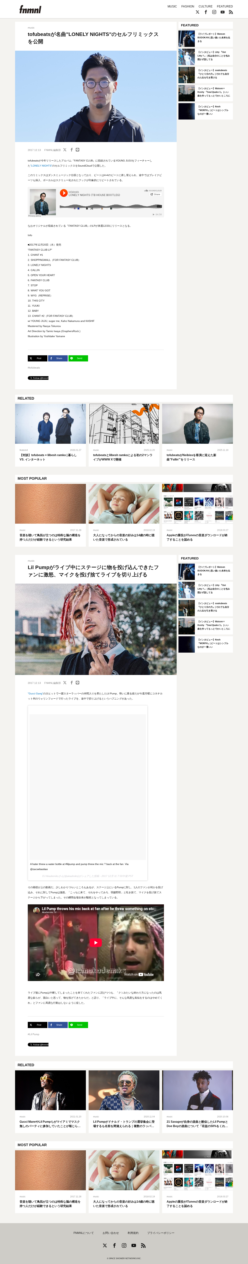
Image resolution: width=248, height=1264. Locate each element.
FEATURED (225, 6)
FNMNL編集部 (52, 150)
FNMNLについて (84, 1232)
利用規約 (133, 1232)
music (31, 27)
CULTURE (206, 6)
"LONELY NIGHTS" (41, 165)
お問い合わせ (111, 1232)
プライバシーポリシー (160, 1232)
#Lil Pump (33, 1034)
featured (24, 450)
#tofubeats (34, 367)
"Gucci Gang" (35, 693)
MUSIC (172, 6)
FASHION (187, 6)
